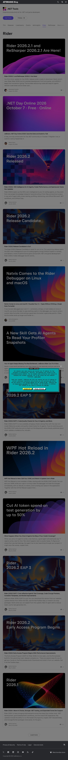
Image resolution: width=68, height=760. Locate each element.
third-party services (21, 384)
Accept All (27, 388)
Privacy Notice (30, 382)
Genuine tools (38, 745)
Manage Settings (39, 388)
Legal (30, 745)
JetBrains (16, 756)
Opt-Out (46, 385)
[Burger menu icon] (66, 2)
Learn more (37, 377)
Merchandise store (58, 753)
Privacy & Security (9, 745)
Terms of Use (43, 382)
